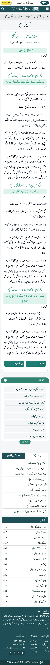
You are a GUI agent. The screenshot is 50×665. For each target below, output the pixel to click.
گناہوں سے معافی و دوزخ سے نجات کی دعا (31, 403)
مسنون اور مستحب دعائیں (25, 17)
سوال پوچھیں (45, 644)
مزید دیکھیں (25, 441)
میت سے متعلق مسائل (39, 548)
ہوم (47, 17)
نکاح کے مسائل (41, 586)
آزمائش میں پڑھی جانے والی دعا (37, 463)
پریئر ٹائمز (34, 651)
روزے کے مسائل (40, 554)
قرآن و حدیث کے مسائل (38, 527)
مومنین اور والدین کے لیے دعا (35, 436)
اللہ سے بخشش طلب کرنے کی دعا (34, 410)
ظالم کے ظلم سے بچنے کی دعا (36, 423)
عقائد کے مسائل (41, 532)
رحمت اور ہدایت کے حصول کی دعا (33, 396)
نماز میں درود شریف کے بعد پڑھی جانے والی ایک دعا (30, 474)
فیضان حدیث (33, 648)
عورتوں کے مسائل (40, 602)
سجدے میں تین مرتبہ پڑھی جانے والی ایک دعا (33, 495)
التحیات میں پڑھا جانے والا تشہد (37, 485)
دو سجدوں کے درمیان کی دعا (38, 490)
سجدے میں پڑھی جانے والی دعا (37, 501)
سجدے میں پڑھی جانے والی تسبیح (37, 506)
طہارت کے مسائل (40, 538)
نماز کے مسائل (42, 543)
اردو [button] (46, 2)
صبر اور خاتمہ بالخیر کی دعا (37, 416)
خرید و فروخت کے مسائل (39, 591)
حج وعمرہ (44, 565)
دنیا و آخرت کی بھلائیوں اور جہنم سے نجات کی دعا (29, 390)
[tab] (36, 456)
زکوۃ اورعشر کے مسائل (39, 559)
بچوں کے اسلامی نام (40, 581)
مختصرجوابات (43, 575)
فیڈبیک (47, 648)
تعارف (47, 641)
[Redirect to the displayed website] (3, 9)
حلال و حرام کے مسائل (39, 597)
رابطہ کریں (46, 651)
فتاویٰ (39, 17)
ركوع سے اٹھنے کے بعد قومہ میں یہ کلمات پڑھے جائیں (30, 511)
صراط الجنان (33, 641)
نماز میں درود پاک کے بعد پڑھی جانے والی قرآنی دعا (31, 469)
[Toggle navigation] (47, 9)
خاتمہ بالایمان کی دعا (38, 430)
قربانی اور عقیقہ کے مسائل (38, 570)
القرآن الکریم (33, 644)
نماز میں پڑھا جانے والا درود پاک (37, 479)
